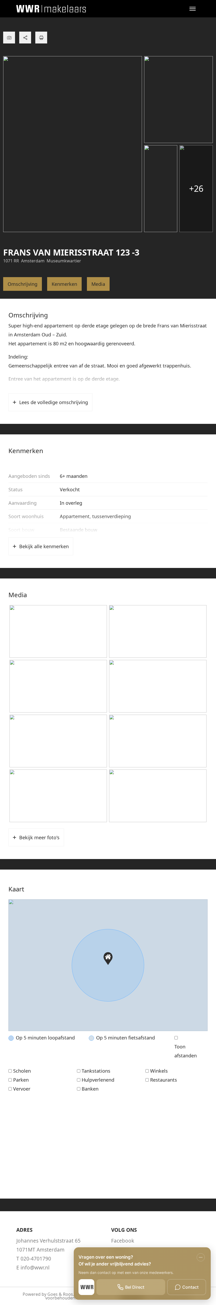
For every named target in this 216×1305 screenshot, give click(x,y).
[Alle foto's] (9, 37)
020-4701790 (36, 1258)
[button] (108, 958)
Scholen (22, 1071)
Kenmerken (64, 284)
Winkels (159, 1071)
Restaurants (163, 1080)
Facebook (122, 1240)
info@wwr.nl (35, 1267)
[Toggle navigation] (192, 8)
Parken (21, 1080)
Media (98, 284)
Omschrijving (22, 284)
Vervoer (21, 1089)
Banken (90, 1089)
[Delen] (25, 37)
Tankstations (96, 1071)
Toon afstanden (185, 1051)
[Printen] (41, 37)
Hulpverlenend (98, 1080)
